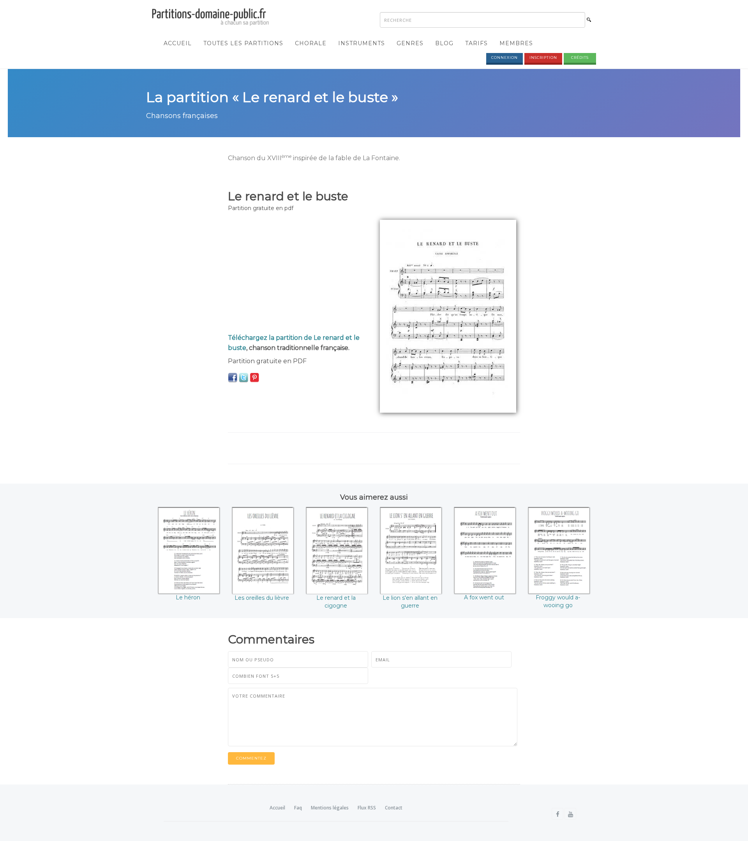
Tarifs (476, 43)
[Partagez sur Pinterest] (254, 377)
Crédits (580, 57)
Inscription (543, 57)
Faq (298, 807)
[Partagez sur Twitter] (243, 377)
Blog (444, 43)
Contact (393, 807)
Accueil (178, 43)
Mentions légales (330, 807)
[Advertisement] (298, 274)
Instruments (361, 43)
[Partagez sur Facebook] (232, 377)
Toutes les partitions (243, 43)
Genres (410, 43)
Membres (516, 43)
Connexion (504, 57)
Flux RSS (367, 807)
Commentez (251, 758)
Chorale (310, 43)
